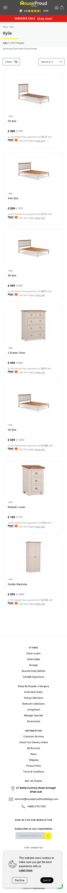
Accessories (33, 721)
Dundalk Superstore (33, 677)
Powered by (33, 888)
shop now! (44, 18)
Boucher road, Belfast (33, 671)
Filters (8, 61)
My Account (33, 748)
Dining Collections (33, 698)
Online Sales (33, 659)
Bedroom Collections (34, 704)
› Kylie (10, 116)
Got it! (47, 880)
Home (5, 27)
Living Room (33, 710)
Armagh (33, 665)
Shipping (33, 760)
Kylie (12, 27)
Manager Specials (33, 715)
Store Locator (33, 653)
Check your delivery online (33, 742)
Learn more (25, 870)
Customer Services (33, 736)
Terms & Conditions (33, 772)
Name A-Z (47, 61)
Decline (19, 880)
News (34, 754)
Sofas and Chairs (33, 692)
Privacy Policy (33, 766)
